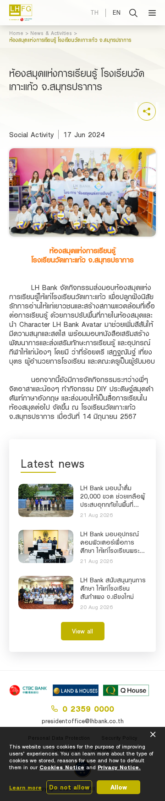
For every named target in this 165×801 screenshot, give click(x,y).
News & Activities (51, 33)
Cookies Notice (61, 767)
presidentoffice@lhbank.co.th (83, 721)
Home (16, 33)
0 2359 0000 (88, 708)
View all (82, 631)
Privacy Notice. (119, 767)
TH (94, 12)
